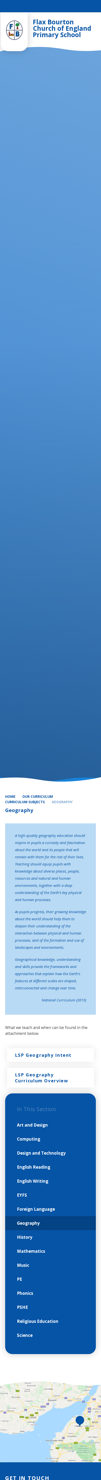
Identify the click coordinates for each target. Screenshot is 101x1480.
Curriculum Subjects (25, 802)
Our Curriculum (37, 796)
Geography (62, 802)
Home (10, 796)
